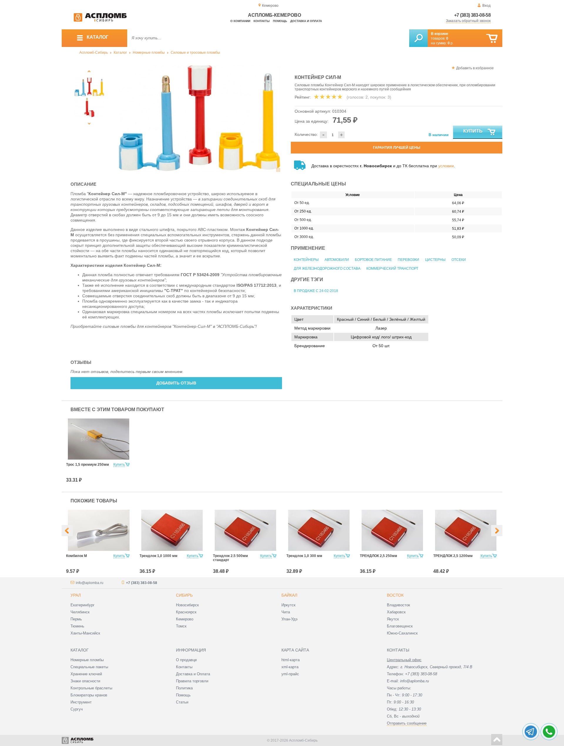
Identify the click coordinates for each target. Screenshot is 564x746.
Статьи (182, 702)
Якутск (393, 619)
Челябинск (80, 612)
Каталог (120, 52)
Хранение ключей (86, 674)
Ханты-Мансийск (85, 633)
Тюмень (77, 626)
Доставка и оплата (306, 21)
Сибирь (184, 595)
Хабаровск (396, 612)
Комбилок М (76, 556)
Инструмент (81, 702)
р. (451, 43)
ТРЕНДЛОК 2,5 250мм (378, 556)
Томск (181, 626)
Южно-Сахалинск (402, 633)
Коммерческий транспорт (392, 268)
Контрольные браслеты (91, 688)
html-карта (290, 660)
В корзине (439, 34)
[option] (199, 118)
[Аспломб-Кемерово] (100, 20)
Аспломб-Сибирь (93, 52)
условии (446, 165)
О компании (240, 21)
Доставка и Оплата (193, 674)
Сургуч (76, 709)
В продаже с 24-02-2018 (316, 291)
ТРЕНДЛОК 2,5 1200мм (453, 556)
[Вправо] (496, 530)
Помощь (280, 21)
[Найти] (418, 38)
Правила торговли (192, 681)
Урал (75, 595)
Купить (473, 131)
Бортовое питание (373, 260)
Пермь (76, 619)
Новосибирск (187, 605)
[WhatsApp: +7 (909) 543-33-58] (549, 731)
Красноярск (186, 612)
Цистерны (435, 260)
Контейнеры (306, 260)
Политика (184, 688)
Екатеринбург (82, 605)
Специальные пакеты (89, 667)
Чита (285, 612)
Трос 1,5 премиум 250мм (87, 465)
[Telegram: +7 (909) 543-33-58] (530, 731)
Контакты (262, 21)
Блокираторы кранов (88, 695)
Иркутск (288, 605)
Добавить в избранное (475, 68)
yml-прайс (290, 674)
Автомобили (337, 260)
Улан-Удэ (289, 619)
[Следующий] (89, 123)
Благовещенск (400, 626)
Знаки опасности (85, 681)
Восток (395, 595)
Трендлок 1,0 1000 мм (158, 556)
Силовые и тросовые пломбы (195, 52)
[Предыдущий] (89, 71)
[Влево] (67, 530)
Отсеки (458, 260)
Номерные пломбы (149, 52)
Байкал (289, 595)
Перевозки (408, 260)
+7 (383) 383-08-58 (472, 15)
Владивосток (398, 605)
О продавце (186, 660)
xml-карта (289, 667)
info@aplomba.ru (89, 583)
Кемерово (184, 619)
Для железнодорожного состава (327, 268)
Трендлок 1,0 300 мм (304, 556)
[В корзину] (492, 38)
